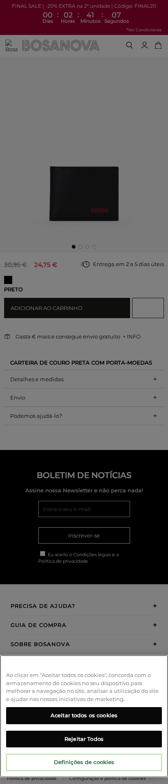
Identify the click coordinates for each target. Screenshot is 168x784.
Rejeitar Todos (84, 739)
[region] (84, 716)
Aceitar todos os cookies (84, 715)
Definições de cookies (84, 762)
